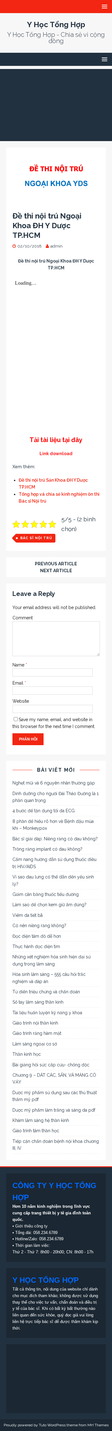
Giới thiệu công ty (31, 1226)
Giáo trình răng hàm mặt (36, 1033)
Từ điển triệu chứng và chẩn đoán (46, 991)
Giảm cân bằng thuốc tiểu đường (45, 894)
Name (19, 664)
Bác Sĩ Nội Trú (36, 538)
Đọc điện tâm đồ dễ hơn (36, 936)
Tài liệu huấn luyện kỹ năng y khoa (47, 1012)
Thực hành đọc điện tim (36, 946)
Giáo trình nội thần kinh (35, 1022)
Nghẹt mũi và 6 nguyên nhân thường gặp (53, 782)
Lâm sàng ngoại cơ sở (34, 1043)
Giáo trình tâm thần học (35, 1130)
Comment (22, 617)
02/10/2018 (29, 246)
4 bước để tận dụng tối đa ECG (43, 810)
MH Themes (98, 1425)
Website (20, 701)
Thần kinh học (26, 1054)
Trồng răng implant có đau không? (47, 849)
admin (56, 246)
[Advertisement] (56, 103)
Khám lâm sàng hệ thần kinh (40, 1120)
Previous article (56, 563)
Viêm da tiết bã (27, 915)
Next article (56, 570)
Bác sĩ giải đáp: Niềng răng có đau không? (55, 838)
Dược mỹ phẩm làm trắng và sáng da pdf (53, 1110)
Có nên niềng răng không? (39, 925)
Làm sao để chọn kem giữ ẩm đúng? (49, 904)
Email (18, 683)
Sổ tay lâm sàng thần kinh (37, 1002)
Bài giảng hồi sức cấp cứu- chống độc (50, 1064)
